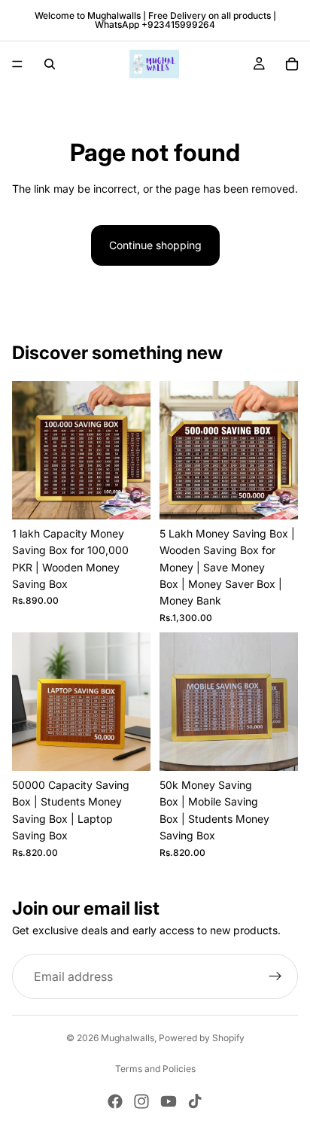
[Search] (49, 64)
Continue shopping (155, 245)
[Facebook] (115, 1101)
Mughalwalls (127, 1037)
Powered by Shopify (202, 1037)
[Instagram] (141, 1101)
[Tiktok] (195, 1101)
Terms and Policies (155, 1068)
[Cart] (291, 64)
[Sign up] (275, 976)
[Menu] (17, 64)
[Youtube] (169, 1101)
